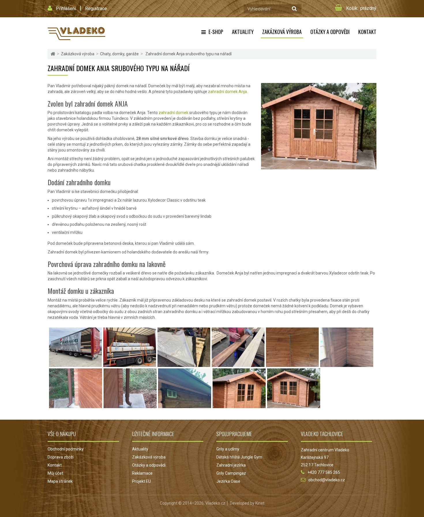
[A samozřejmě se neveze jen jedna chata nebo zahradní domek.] (129, 364)
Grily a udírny (227, 449)
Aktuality (243, 31)
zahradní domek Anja (227, 91)
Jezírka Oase (228, 481)
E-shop (216, 31)
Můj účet (55, 473)
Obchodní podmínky (66, 449)
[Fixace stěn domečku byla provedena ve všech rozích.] (346, 364)
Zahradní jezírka (231, 465)
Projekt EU (141, 481)
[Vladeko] (76, 33)
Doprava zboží (61, 457)
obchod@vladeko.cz (326, 480)
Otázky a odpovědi (330, 31)
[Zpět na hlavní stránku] (52, 54)
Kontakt (367, 31)
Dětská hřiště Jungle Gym (239, 457)
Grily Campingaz (231, 473)
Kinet (259, 503)
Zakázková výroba (282, 31)
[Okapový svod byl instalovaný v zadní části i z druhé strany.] (130, 405)
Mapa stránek (60, 481)
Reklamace (142, 473)
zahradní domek (173, 112)
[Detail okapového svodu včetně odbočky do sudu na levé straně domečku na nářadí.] (75, 405)
